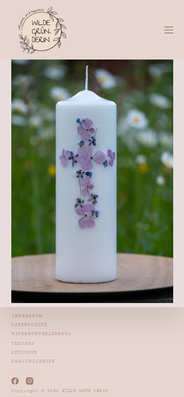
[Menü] (168, 30)
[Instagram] (29, 381)
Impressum (27, 316)
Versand (23, 343)
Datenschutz (29, 325)
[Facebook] (15, 381)
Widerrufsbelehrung (41, 333)
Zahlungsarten (33, 361)
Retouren (24, 352)
